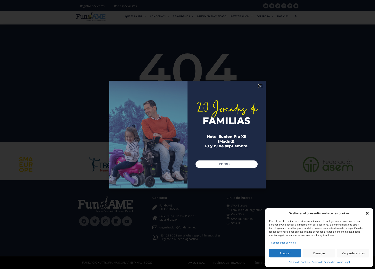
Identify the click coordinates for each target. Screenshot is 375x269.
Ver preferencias (353, 253)
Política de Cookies (299, 262)
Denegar (319, 253)
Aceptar (285, 253)
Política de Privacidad (323, 262)
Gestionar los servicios (283, 242)
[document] (187, 134)
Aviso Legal (343, 262)
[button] (367, 213)
